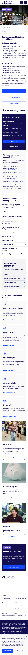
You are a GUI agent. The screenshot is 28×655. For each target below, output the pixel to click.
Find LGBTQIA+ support (8, 345)
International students (20, 598)
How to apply (5, 591)
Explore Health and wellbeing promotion (11, 320)
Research (4, 588)
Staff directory (18, 602)
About (16, 588)
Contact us (17, 608)
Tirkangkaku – (10, 613)
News (3, 608)
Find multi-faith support (8, 370)
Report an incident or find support (10, 416)
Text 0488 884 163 (14, 146)
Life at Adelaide (18, 585)
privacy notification (14, 642)
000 (23, 160)
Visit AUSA (14, 457)
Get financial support (14, 498)
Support (17, 594)
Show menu (4, 31)
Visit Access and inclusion (8, 392)
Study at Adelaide (6, 585)
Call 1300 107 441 (14, 141)
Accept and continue (8, 650)
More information (20, 651)
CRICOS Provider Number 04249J (10, 617)
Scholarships (5, 605)
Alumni (3, 602)
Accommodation (19, 605)
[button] (26, 637)
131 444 (19, 184)
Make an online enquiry (14, 567)
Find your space (14, 536)
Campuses (17, 591)
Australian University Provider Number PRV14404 (14, 615)
